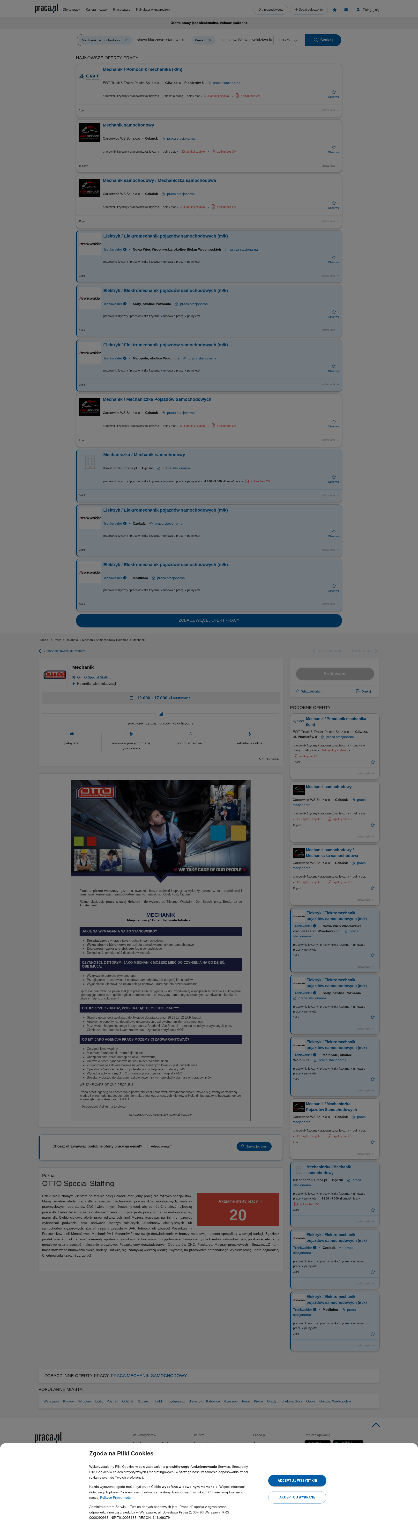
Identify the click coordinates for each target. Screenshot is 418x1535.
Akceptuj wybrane (297, 1497)
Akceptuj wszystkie (297, 1481)
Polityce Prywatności (115, 1497)
